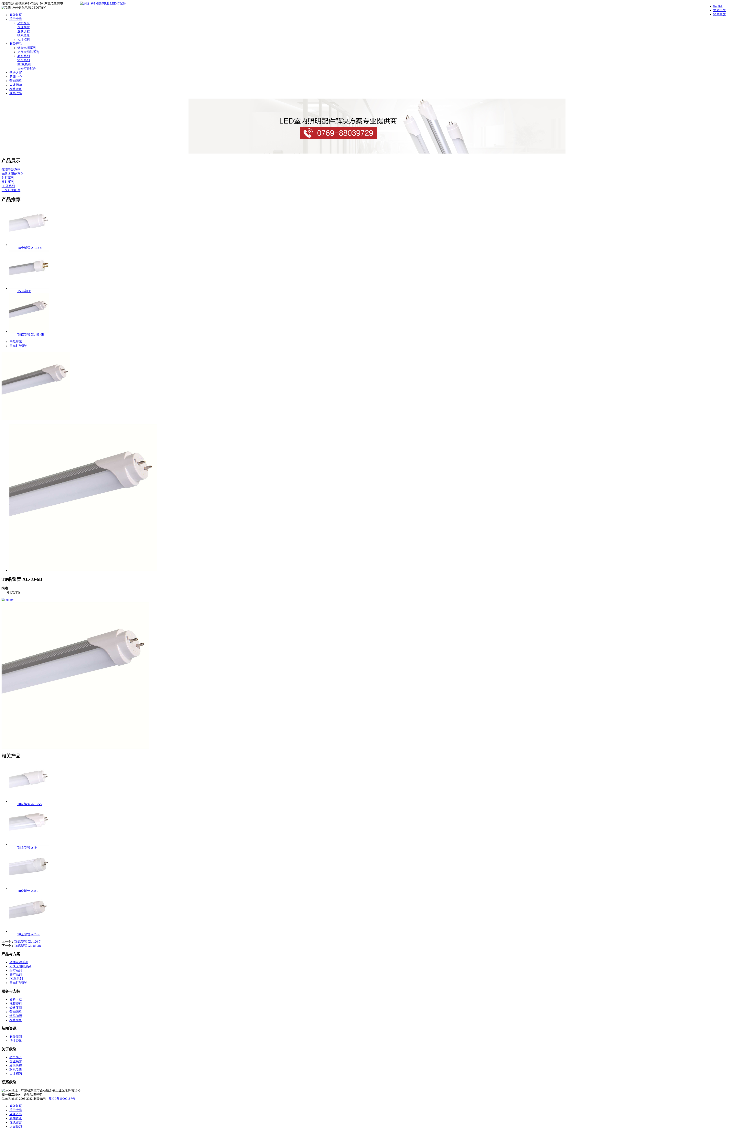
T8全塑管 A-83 (27, 891)
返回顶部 (15, 1126)
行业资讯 (15, 1040)
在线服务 (15, 1020)
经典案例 (15, 1007)
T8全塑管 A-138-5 (29, 247)
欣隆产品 (15, 43)
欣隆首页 (15, 14)
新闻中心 (15, 76)
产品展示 (15, 341)
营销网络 (15, 80)
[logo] (103, 3)
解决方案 (15, 72)
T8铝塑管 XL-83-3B (27, 945)
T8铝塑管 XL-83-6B (30, 334)
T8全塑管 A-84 (27, 847)
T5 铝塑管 (24, 291)
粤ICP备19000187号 (61, 1098)
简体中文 (719, 14)
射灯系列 (23, 56)
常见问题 (15, 1016)
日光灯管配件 (26, 68)
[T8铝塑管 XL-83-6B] (36, 419)
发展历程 (23, 31)
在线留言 (15, 89)
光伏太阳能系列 (28, 52)
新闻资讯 (15, 1118)
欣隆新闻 (15, 1036)
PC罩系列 (24, 64)
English (718, 6)
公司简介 (23, 23)
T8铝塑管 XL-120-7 (27, 941)
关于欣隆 (15, 19)
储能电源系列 (26, 47)
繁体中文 (719, 10)
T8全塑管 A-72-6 (28, 934)
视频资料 (15, 1003)
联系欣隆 (23, 35)
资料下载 (15, 999)
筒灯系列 (23, 60)
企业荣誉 (23, 27)
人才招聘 (23, 39)
